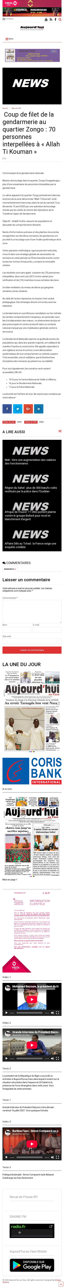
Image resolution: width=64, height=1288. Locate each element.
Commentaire (10, 598)
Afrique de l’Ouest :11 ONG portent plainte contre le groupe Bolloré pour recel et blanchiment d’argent (30, 515)
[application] (31, 999)
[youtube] (46, 19)
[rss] (51, 19)
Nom (4, 625)
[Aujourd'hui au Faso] (32, 27)
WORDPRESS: (10, 569)
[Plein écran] (57, 1012)
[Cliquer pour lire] (31, 454)
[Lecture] (6, 1012)
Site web (6, 636)
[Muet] (52, 1012)
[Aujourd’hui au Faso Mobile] (32, 1265)
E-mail (36, 625)
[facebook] (55, 19)
